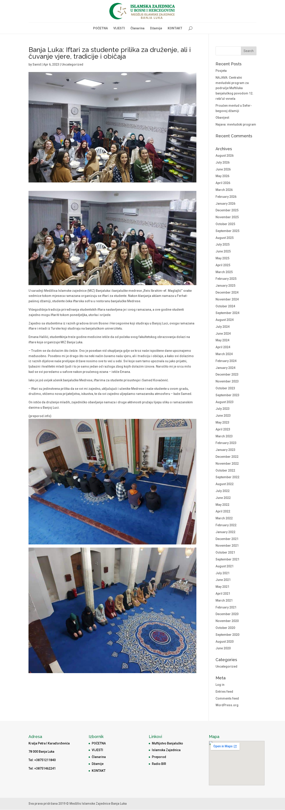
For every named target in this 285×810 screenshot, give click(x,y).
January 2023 (225, 450)
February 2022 (226, 525)
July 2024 (223, 326)
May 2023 (222, 422)
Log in (220, 684)
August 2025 (225, 238)
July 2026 (223, 162)
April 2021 (223, 593)
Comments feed (227, 698)
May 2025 (222, 258)
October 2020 (225, 628)
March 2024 (224, 354)
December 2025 (227, 210)
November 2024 (227, 299)
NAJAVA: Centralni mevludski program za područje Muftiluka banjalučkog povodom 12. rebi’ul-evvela (234, 88)
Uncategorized (72, 64)
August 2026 (225, 155)
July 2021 (223, 573)
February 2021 (226, 607)
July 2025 (223, 244)
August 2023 (225, 402)
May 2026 (222, 176)
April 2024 (223, 347)
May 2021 (222, 586)
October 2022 (225, 470)
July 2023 (223, 408)
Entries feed (224, 691)
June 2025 (223, 251)
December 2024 (227, 292)
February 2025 (226, 278)
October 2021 (225, 552)
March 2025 (224, 272)
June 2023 (223, 415)
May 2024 (222, 340)
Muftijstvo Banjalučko (167, 743)
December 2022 (227, 456)
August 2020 (225, 641)
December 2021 (227, 539)
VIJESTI (119, 28)
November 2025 (227, 217)
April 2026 (223, 183)
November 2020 (227, 621)
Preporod (159, 757)
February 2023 (226, 443)
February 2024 (226, 361)
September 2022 (227, 477)
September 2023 (227, 395)
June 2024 (223, 333)
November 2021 (227, 545)
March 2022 (224, 518)
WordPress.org (227, 705)
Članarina (137, 28)
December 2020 (227, 614)
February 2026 (226, 196)
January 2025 (225, 285)
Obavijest (222, 117)
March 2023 (224, 436)
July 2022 (223, 491)
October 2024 (225, 306)
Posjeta (221, 70)
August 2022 (225, 484)
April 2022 (223, 511)
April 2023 (223, 429)
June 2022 (223, 498)
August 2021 (225, 566)
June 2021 (223, 580)
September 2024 (227, 313)
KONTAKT (175, 28)
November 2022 (227, 463)
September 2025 (227, 231)
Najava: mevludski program (236, 124)
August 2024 (225, 320)
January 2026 (225, 203)
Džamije (156, 28)
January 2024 (225, 368)
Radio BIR (159, 764)
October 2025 (225, 224)
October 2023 (225, 388)
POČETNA (100, 28)
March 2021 (224, 600)
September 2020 (227, 634)
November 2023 (227, 381)
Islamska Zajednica (166, 750)
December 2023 (227, 374)
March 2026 (224, 190)
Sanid (37, 64)
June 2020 (223, 648)
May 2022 (222, 504)
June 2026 (223, 169)
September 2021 (227, 559)
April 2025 (223, 265)
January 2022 (225, 532)
